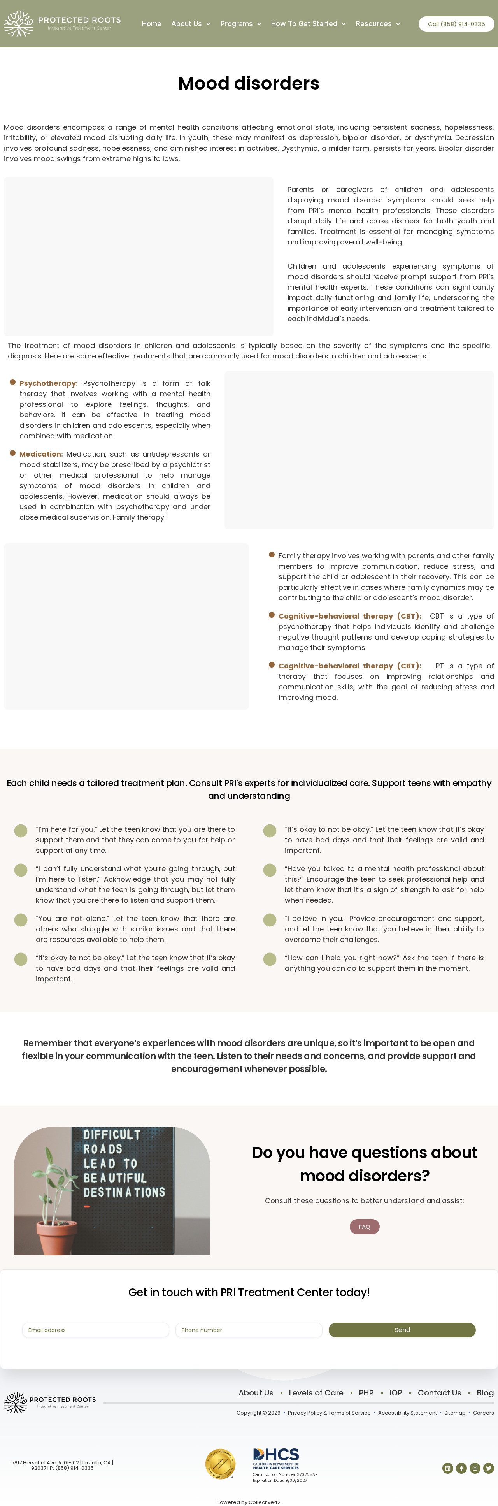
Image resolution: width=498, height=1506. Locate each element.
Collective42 (265, 1502)
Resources (374, 23)
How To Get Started (304, 23)
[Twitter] (488, 1468)
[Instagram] (475, 1468)
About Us (186, 23)
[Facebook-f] (461, 1468)
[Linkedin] (447, 1468)
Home (151, 23)
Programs (237, 23)
